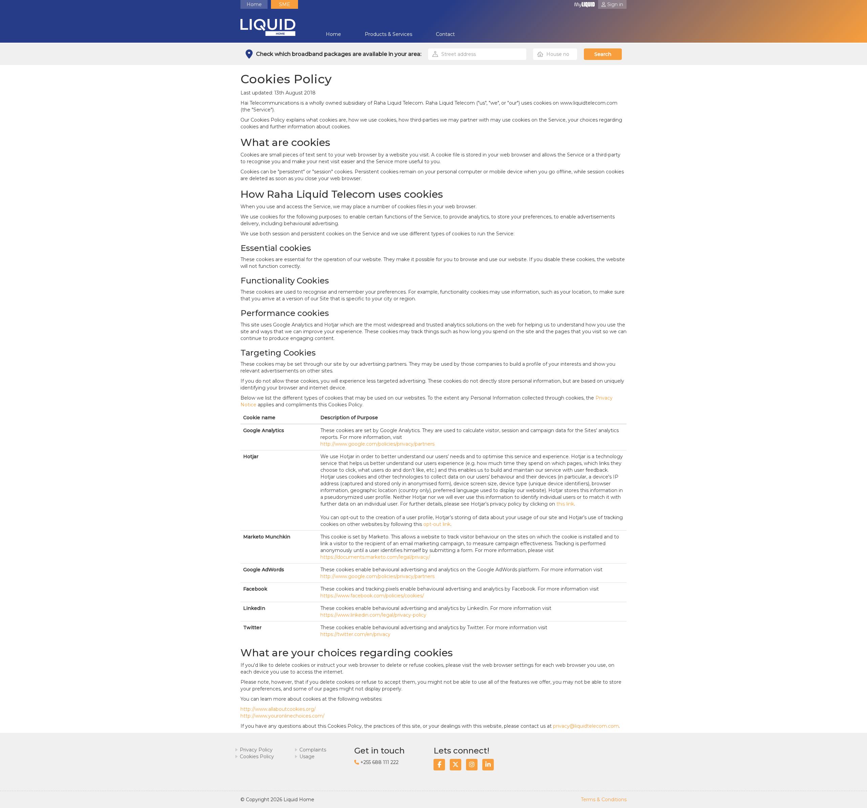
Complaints (312, 750)
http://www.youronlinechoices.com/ (282, 716)
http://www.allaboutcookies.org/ (278, 709)
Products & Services (388, 34)
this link (565, 504)
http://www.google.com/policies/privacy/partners (377, 444)
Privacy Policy (256, 750)
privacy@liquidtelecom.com (586, 726)
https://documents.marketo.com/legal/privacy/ (375, 557)
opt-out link (436, 524)
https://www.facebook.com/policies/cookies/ (372, 596)
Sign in (615, 4)
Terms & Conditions (604, 799)
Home (254, 4)
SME (284, 4)
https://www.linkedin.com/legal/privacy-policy (373, 615)
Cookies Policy (257, 756)
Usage (307, 756)
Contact (445, 34)
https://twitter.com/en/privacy (355, 634)
